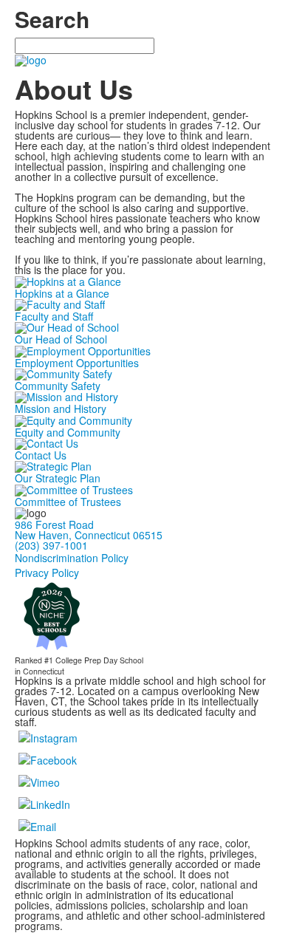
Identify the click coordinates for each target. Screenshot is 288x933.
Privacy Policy (47, 572)
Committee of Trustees (68, 501)
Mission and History (60, 408)
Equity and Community (67, 432)
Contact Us (40, 455)
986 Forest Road (54, 524)
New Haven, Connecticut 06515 (88, 534)
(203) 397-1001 (51, 545)
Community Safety (57, 385)
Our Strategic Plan (57, 478)
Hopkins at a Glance (62, 293)
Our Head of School (61, 339)
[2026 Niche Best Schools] (52, 615)
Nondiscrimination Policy (71, 557)
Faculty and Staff (54, 316)
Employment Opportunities (77, 362)
